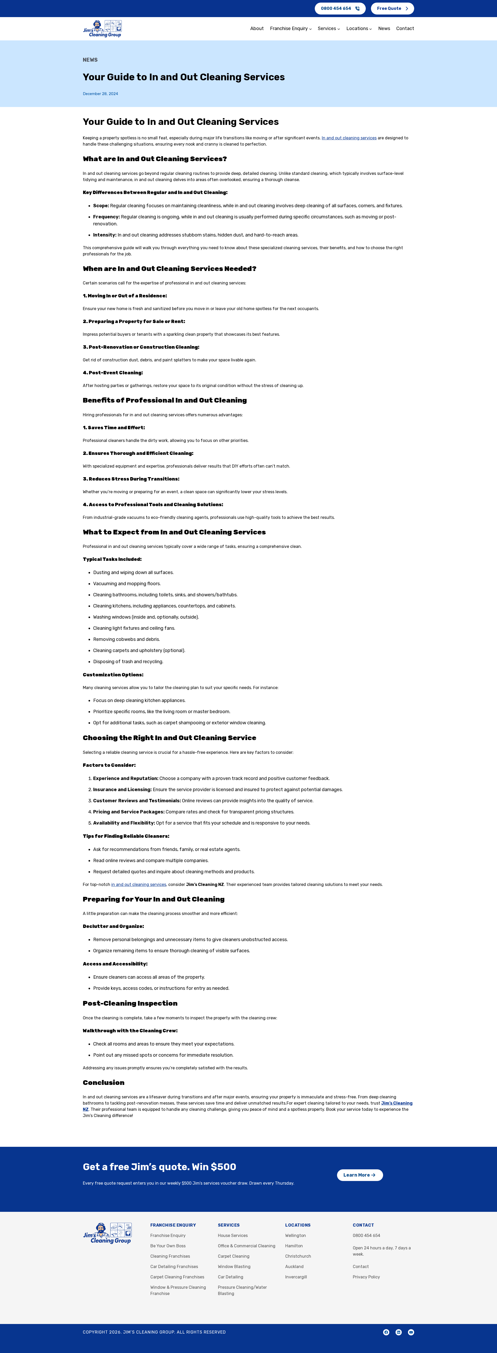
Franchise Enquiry (168, 1235)
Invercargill (296, 1277)
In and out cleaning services (349, 137)
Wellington (295, 1235)
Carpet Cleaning (234, 1256)
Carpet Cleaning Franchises (177, 1277)
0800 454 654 (336, 8)
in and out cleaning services (138, 884)
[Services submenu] (338, 28)
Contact (361, 1266)
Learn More (356, 1175)
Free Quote (389, 8)
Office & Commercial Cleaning (246, 1245)
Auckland (294, 1266)
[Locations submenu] (370, 28)
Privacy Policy (366, 1277)
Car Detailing (230, 1277)
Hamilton (294, 1245)
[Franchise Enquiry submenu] (310, 28)
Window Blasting (234, 1266)
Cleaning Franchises (170, 1256)
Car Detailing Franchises (174, 1266)
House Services (233, 1235)
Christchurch (298, 1256)
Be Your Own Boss (168, 1245)
